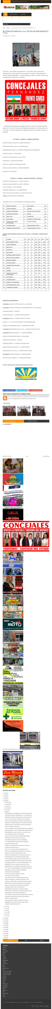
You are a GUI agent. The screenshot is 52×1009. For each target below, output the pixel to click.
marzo (6, 912)
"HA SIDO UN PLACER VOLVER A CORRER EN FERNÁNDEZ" (17, 836)
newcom (4, 976)
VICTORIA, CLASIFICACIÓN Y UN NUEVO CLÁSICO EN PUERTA (18, 881)
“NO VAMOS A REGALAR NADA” (11, 843)
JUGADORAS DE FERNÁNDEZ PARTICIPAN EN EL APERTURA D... (18, 860)
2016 (5, 927)
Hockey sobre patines (7, 972)
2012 (5, 935)
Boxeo (4, 955)
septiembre (7, 807)
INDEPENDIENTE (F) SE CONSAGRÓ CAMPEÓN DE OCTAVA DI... (18, 866)
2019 (5, 921)
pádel (4, 982)
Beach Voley (5, 951)
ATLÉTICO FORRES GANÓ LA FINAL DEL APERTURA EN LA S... (18, 858)
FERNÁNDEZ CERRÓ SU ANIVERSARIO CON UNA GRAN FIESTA (18, 817)
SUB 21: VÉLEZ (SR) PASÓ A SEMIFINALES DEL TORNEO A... (18, 819)
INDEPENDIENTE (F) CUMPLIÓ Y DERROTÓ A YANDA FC (17, 900)
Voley (4, 994)
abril (6, 910)
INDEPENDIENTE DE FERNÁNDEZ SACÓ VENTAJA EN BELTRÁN (18, 813)
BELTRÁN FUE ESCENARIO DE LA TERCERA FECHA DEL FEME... (18, 890)
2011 (5, 937)
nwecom (4, 979)
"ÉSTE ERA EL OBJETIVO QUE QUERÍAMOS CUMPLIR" (16, 877)
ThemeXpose (26, 1002)
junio (6, 906)
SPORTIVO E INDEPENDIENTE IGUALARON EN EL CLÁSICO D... (18, 851)
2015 (5, 929)
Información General (7, 974)
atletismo (4, 947)
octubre (6, 806)
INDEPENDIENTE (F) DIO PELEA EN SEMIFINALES (15, 892)
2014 (5, 931)
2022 (5, 800)
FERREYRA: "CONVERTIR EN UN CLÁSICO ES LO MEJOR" (17, 845)
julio (6, 811)
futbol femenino (6, 968)
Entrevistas (5, 963)
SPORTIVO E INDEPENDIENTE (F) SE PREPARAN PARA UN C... (18, 854)
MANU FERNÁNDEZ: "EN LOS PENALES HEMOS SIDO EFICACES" (19, 830)
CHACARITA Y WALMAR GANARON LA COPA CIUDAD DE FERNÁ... (19, 822)
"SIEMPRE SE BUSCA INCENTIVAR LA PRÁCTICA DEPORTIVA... (18, 824)
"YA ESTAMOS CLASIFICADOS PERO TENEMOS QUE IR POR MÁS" (19, 894)
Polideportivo (5, 987)
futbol (4, 965)
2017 (5, 925)
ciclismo (4, 957)
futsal (4, 969)
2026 (5, 793)
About (37, 1006)
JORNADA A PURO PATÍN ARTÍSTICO (12, 904)
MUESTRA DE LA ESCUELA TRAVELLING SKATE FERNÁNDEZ (18, 883)
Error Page (46, 1006)
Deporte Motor (5, 960)
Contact (41, 1006)
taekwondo (5, 990)
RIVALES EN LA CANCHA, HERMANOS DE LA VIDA (15, 853)
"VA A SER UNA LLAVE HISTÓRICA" (12, 875)
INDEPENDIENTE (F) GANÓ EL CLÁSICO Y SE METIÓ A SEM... (18, 832)
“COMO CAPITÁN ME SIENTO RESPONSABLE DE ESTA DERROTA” (19, 828)
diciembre (7, 802)
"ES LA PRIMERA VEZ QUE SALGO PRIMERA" (14, 834)
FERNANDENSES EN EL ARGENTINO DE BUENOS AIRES (17, 856)
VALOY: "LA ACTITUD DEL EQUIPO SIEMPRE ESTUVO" (16, 849)
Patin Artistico (5, 983)
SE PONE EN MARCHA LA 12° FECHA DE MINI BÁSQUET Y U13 (18, 862)
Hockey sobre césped (7, 971)
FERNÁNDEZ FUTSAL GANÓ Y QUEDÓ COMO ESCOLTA (16, 902)
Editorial (4, 961)
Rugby (4, 988)
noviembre (7, 804)
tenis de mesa (5, 993)
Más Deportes (12, 1002)
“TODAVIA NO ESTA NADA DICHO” (12, 847)
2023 (5, 798)
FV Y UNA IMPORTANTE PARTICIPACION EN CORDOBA (16, 841)
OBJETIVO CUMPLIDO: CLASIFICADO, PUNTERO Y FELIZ (17, 879)
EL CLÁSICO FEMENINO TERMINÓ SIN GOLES (14, 873)
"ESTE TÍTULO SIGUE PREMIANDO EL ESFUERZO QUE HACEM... (18, 868)
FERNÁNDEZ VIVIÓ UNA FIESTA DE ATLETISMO (15, 837)
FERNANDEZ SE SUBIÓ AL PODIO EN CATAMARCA (15, 870)
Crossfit (4, 958)
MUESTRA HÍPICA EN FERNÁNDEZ (12, 871)
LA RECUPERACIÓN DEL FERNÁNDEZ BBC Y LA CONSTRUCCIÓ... (19, 815)
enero (6, 915)
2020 (5, 920)
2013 (5, 933)
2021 (5, 918)
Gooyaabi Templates (39, 1002)
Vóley (4, 996)
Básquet (4, 949)
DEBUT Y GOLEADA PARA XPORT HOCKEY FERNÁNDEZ (17, 885)
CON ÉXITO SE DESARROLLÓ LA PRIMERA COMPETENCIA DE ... (18, 821)
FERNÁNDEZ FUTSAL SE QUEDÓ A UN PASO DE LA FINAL (17, 864)
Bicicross (4, 952)
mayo (6, 908)
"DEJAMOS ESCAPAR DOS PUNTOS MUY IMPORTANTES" (17, 896)
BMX (4, 954)
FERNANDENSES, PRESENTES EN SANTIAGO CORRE (16, 888)
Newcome (5, 977)
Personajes (5, 985)
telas (4, 991)
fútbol (4, 966)
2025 (5, 794)
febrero (6, 913)
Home (33, 1006)
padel (4, 980)
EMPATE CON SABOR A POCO (11, 898)
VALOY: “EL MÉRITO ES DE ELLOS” (12, 826)
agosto (6, 809)
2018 (5, 923)
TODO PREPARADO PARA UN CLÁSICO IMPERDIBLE (16, 839)
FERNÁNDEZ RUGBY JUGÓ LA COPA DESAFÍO (14, 887)
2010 (5, 938)
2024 (5, 796)
